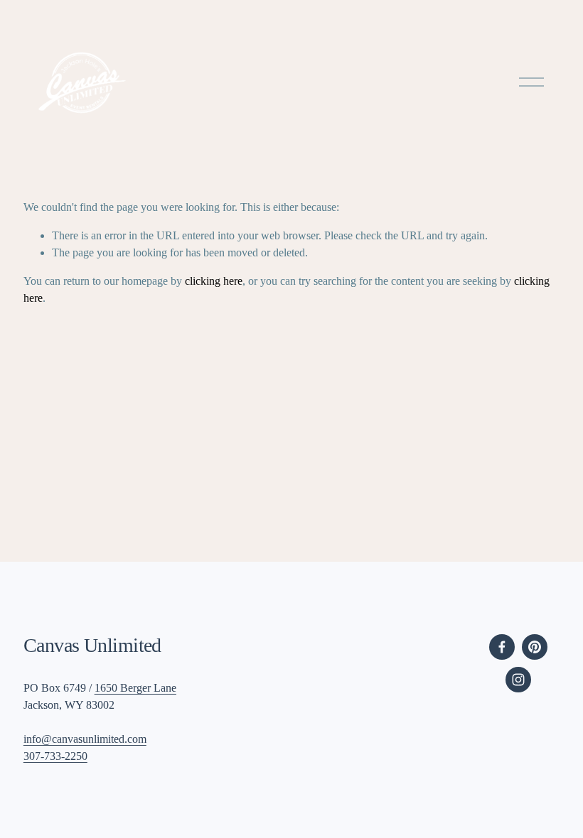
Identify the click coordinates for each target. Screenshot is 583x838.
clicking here (213, 281)
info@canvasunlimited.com (84, 739)
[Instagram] (518, 679)
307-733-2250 (55, 756)
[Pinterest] (534, 647)
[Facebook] (502, 647)
